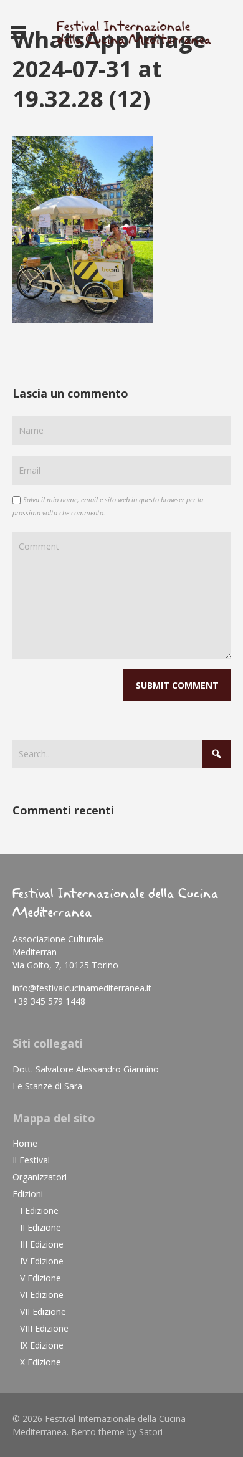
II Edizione (40, 1227)
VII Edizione (43, 1311)
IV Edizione (42, 1261)
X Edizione (40, 1362)
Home (24, 1143)
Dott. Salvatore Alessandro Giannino (85, 1069)
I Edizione (39, 1210)
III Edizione (42, 1244)
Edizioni (27, 1194)
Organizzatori (39, 1177)
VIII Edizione (44, 1328)
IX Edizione (42, 1345)
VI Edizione (42, 1295)
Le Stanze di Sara (47, 1086)
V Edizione (40, 1278)
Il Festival (31, 1160)
